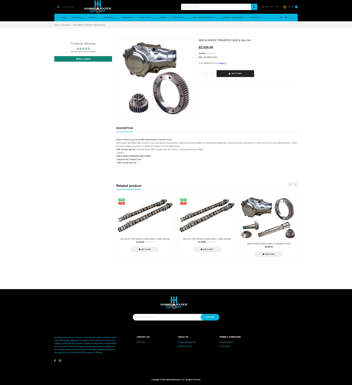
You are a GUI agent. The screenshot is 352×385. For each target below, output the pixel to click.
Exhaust (163, 18)
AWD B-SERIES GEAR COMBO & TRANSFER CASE (269, 243)
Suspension (127, 18)
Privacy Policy (224, 346)
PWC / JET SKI (179, 18)
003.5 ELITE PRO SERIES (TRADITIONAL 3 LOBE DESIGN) (145, 239)
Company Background (187, 342)
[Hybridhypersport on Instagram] (286, 18)
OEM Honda (77, 18)
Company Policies (226, 342)
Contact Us (255, 18)
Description (124, 128)
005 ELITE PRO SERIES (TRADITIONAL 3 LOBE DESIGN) (207, 239)
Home (63, 18)
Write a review (83, 58)
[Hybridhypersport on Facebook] (281, 18)
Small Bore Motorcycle (204, 18)
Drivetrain (108, 18)
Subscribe (210, 317)
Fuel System (145, 18)
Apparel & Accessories (233, 18)
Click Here (141, 342)
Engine (92, 18)
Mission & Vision (184, 346)
